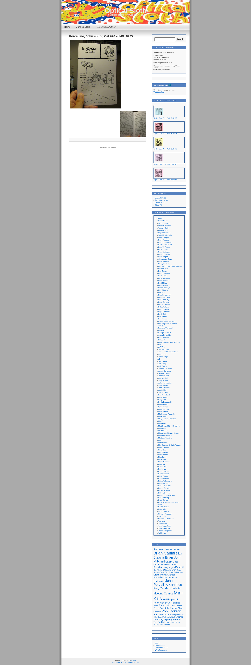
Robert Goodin (164, 493)
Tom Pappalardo (164, 526)
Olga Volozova (164, 462)
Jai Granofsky (163, 349)
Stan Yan (162, 516)
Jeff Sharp (162, 364)
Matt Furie (162, 423)
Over (160, 203)
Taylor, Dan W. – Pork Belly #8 (165, 133)
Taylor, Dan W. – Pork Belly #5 (165, 180)
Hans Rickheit (163, 337)
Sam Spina (174, 615)
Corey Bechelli (164, 264)
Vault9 (133, 660)
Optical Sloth (125, 10)
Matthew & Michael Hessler (168, 433)
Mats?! (161, 421)
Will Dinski (162, 533)
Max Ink (161, 440)
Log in (157, 643)
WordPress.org (161, 650)
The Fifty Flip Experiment (167, 619)
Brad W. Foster (164, 247)
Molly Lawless (163, 447)
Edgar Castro (163, 309)
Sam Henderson (161, 614)
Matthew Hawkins (165, 435)
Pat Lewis (162, 469)
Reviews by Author (106, 26)
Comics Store (83, 26)
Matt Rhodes (163, 431)
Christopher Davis (165, 259)
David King (162, 283)
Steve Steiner (176, 617)
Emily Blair (162, 314)
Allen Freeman (164, 223)
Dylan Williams (163, 307)
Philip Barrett (163, 476)
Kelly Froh (162, 400)
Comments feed (161, 648)
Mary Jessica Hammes (167, 419)
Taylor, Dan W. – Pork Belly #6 (165, 164)
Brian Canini (163, 249)
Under (160, 198)
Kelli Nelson (163, 397)
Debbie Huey (163, 285)
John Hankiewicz (164, 383)
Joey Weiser (163, 380)
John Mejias (163, 385)
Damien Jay (163, 269)
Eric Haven (162, 319)
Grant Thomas (161, 574)
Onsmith (161, 464)
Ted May (161, 521)
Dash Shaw (162, 276)
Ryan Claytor (163, 500)
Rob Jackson (171, 611)
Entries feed (160, 645)
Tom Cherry (171, 622)
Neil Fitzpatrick (170, 599)
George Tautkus (164, 333)
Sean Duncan (163, 511)
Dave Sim (164, 572)
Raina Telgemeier (165, 481)
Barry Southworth (165, 242)
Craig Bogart (169, 567)
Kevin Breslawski (164, 402)
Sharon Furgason (165, 514)
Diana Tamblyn (164, 288)
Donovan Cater (164, 297)
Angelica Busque (165, 233)
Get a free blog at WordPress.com (125, 662)
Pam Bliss (176, 603)
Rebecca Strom (164, 483)
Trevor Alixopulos (165, 531)
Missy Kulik (162, 443)
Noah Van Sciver (162, 602)
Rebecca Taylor (164, 486)
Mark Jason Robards (166, 414)
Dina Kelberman (164, 295)
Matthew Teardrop (165, 438)
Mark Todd (162, 416)
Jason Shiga (163, 357)
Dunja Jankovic (164, 304)
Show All (158, 205)
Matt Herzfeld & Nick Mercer (169, 426)
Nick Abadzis (163, 455)
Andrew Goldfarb (164, 226)
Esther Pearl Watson (166, 321)
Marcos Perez (163, 409)
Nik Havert (162, 459)
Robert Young (163, 498)
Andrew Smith (163, 228)
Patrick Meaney (164, 471)
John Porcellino (164, 388)
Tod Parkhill (159, 622)
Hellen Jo (162, 340)
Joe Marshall (163, 378)
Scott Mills (162, 509)
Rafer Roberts (163, 478)
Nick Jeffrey (162, 457)
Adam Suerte (163, 221)
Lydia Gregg (163, 407)
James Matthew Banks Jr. (168, 352)
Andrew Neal (161, 549)
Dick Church (163, 290)
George (161, 330)
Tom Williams (164, 624)
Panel (156, 606)
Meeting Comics (163, 593)
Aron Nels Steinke (165, 235)
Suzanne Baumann (166, 519)
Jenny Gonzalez (164, 371)
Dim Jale (161, 292)
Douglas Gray (163, 300)
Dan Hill (179, 567)
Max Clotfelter (173, 588)
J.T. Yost (161, 347)
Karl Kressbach (164, 395)
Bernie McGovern (165, 245)
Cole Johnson (163, 261)
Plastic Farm (159, 608)
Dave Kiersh (169, 570)
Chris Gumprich (164, 254)
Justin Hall (162, 390)
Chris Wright (163, 257)
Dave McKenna (164, 278)
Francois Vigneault (165, 328)
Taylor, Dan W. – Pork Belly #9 (165, 118)
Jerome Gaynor (164, 373)
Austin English (163, 237)
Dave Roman (163, 281)
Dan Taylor (162, 271)
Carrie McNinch (162, 564)
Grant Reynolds (164, 335)
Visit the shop (159, 92)
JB (159, 359)
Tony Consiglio (164, 528)
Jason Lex (162, 354)
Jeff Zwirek (162, 366)
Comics (159, 218)
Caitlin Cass (171, 561)
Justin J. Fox (163, 392)
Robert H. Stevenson (166, 495)
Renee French (164, 488)
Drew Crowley (163, 302)
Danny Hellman (164, 273)
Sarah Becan (163, 507)
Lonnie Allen (163, 404)
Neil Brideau (163, 452)
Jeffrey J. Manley (165, 368)
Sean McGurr (163, 617)
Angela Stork (163, 230)
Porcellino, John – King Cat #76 (92, 36)
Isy (159, 345)
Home (67, 26)
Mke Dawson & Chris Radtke (169, 445)
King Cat (159, 588)
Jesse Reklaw (163, 376)
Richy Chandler (164, 490)
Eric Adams (162, 316)
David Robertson (176, 572)
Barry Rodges (163, 240)
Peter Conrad (163, 474)
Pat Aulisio (162, 467)
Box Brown (175, 549)
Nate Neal (162, 450)
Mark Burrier (163, 412)
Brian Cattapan (164, 252)
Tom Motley (162, 523)
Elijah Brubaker (164, 312)
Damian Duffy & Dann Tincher (170, 266)
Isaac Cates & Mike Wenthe (169, 342)
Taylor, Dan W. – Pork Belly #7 (165, 149)
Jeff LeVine (162, 361)
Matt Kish (162, 428)
